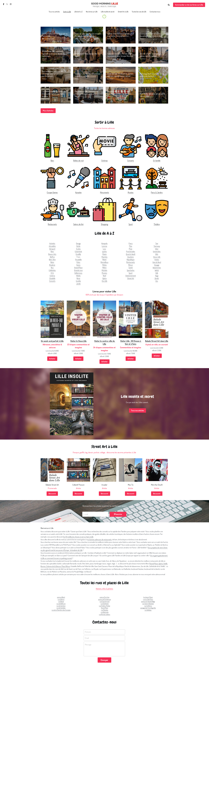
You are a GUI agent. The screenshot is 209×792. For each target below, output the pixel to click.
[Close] (129, 387)
